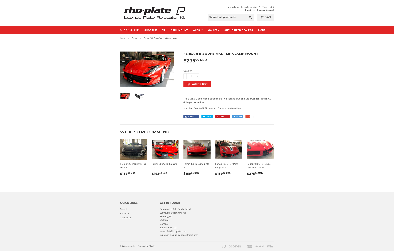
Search (123, 209)
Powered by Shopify (147, 246)
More (261, 30)
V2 (163, 30)
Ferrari (134, 38)
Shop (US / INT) (129, 30)
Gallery (213, 30)
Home (122, 38)
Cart (268, 17)
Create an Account (265, 10)
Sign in (248, 10)
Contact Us (125, 217)
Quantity (187, 70)
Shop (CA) (150, 30)
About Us (124, 213)
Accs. (197, 30)
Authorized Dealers (238, 30)
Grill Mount (179, 30)
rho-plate (131, 246)
